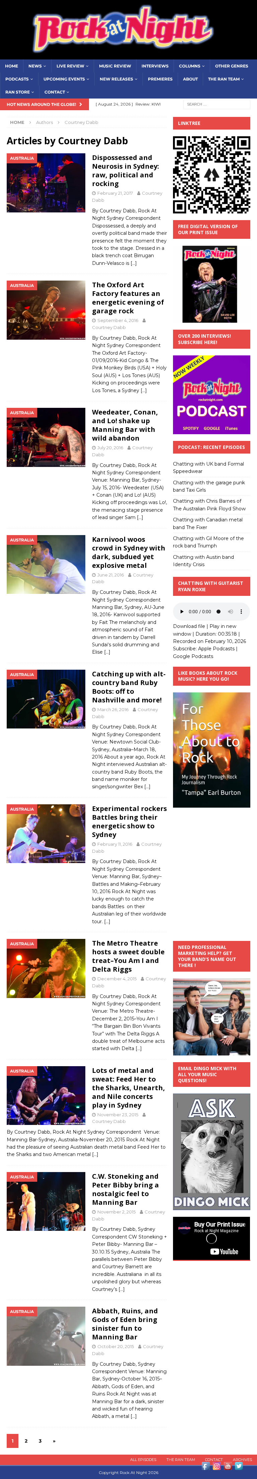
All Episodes (143, 1459)
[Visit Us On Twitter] (238, 1468)
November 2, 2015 (116, 1211)
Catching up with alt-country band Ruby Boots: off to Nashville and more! (129, 686)
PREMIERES (160, 78)
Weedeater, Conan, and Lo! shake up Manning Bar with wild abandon (125, 425)
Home (11, 65)
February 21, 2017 (115, 193)
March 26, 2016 (112, 709)
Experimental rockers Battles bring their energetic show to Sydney (129, 821)
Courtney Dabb (109, 327)
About (190, 78)
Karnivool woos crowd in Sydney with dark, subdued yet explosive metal (128, 552)
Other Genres (231, 65)
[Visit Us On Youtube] (227, 1468)
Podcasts (17, 78)
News (35, 65)
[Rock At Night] (128, 55)
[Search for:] (216, 104)
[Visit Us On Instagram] (216, 1468)
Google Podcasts (193, 656)
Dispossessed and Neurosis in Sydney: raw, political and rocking (125, 170)
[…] (134, 263)
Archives (242, 1459)
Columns (189, 65)
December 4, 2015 (117, 978)
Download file (189, 626)
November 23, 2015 (117, 1114)
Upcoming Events (64, 78)
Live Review (70, 65)
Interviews (155, 65)
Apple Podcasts (216, 649)
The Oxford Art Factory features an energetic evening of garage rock (128, 297)
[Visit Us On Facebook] (205, 1468)
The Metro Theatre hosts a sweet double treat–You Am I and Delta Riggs (128, 956)
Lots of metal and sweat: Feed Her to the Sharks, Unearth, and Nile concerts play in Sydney (128, 1088)
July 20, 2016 (110, 447)
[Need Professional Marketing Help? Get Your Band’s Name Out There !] (211, 1052)
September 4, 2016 (117, 320)
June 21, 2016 (110, 575)
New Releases (116, 78)
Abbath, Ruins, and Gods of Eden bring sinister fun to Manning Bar (125, 1323)
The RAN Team (224, 78)
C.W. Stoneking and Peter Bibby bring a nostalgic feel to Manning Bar (125, 1189)
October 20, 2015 (115, 1346)
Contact (55, 92)
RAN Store (17, 92)
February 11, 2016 (114, 844)
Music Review (115, 65)
